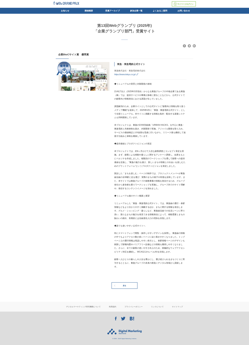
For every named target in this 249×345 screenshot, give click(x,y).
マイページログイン (185, 4)
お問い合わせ (184, 11)
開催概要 (89, 11)
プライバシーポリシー (134, 307)
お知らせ (65, 11)
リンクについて (157, 307)
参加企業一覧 (136, 11)
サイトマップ (177, 307)
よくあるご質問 (160, 11)
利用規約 (112, 307)
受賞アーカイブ (112, 11)
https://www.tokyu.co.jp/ (125, 74)
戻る (124, 286)
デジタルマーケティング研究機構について (83, 307)
